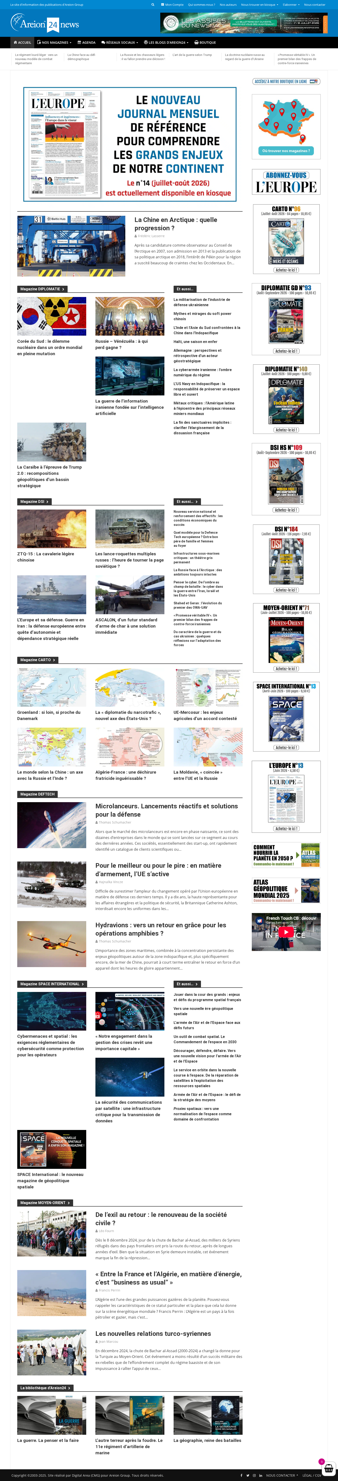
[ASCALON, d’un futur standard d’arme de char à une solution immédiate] (129, 594)
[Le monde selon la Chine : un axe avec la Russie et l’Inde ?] (51, 746)
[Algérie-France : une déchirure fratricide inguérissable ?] (129, 746)
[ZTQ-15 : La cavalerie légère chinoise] (51, 528)
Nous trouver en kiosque (258, 5)
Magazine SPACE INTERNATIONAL (50, 984)
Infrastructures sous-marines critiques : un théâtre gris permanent (197, 558)
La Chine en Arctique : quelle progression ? (176, 224)
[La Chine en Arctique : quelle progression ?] (71, 245)
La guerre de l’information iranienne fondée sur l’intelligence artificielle (129, 407)
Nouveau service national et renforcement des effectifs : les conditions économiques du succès (198, 518)
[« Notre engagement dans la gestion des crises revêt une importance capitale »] (129, 1010)
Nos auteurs (228, 5)
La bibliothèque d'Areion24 (43, 1388)
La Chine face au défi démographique (81, 57)
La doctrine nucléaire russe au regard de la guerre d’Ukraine (245, 57)
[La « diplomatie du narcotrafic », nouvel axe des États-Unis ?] (129, 686)
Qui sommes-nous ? (201, 5)
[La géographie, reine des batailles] (208, 1415)
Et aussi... (185, 501)
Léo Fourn (106, 1231)
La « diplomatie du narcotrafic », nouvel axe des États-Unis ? (128, 715)
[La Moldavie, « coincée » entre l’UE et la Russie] (208, 746)
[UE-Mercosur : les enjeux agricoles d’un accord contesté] (208, 686)
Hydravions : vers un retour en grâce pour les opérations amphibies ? (160, 929)
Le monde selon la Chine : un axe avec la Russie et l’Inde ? (50, 775)
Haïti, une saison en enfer (196, 342)
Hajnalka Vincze (111, 882)
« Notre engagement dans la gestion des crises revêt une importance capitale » (123, 1042)
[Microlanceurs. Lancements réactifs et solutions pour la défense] (51, 824)
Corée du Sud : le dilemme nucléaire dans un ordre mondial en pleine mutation (49, 347)
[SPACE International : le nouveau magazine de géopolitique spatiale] (51, 1149)
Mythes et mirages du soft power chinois (203, 316)
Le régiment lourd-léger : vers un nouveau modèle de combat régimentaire (36, 59)
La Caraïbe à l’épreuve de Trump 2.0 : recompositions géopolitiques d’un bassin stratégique (49, 476)
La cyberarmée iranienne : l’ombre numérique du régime (203, 372)
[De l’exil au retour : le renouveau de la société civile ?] (51, 1233)
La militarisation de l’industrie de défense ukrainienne (202, 302)
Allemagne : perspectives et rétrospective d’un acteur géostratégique (198, 355)
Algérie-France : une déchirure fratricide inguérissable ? (125, 775)
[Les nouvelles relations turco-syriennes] (51, 1352)
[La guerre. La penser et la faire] (51, 1415)
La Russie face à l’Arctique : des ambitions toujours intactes (198, 572)
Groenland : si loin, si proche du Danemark (48, 715)
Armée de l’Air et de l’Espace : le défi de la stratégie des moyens (207, 1097)
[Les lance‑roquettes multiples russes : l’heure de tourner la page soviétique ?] (129, 528)
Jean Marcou (108, 1341)
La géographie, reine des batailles (207, 1440)
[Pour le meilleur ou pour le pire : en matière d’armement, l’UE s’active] (51, 884)
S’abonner (290, 5)
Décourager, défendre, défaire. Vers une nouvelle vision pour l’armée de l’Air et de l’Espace (207, 1056)
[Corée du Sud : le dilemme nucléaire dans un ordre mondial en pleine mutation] (51, 315)
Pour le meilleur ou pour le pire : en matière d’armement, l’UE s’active (158, 870)
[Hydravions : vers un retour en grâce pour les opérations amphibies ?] (51, 943)
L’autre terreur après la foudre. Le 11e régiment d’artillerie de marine (129, 1446)
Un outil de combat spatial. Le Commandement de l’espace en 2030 (205, 1039)
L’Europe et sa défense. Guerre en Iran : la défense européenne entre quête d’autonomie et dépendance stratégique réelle (51, 629)
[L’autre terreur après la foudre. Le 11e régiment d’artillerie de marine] (129, 1415)
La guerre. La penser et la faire (48, 1440)
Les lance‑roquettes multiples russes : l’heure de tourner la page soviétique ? (129, 560)
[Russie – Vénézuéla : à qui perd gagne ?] (129, 315)
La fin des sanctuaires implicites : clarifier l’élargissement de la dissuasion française (202, 427)
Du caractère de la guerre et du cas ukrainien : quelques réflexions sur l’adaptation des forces (197, 638)
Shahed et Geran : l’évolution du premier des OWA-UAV (198, 605)
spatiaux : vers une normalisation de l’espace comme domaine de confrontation (203, 1113)
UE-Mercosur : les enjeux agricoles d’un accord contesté (205, 715)
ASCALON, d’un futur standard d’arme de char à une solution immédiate (126, 626)
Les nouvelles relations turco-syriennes (153, 1333)
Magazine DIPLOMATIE (40, 289)
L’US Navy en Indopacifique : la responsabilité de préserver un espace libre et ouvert (207, 389)
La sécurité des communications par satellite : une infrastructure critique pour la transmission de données (128, 1112)
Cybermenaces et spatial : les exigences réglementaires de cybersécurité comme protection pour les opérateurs (50, 1045)
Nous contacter (314, 5)
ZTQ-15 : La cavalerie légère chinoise (45, 557)
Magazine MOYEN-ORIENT (43, 1203)
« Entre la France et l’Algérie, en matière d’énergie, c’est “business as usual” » (168, 1278)
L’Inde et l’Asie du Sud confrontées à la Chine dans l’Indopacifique (207, 330)
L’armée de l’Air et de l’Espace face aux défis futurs (207, 1025)
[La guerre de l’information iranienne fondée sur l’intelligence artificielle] (129, 375)
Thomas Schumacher (115, 822)
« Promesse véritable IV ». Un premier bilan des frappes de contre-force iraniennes (297, 59)
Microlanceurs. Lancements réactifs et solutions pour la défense (166, 810)
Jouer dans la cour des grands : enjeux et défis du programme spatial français (207, 997)
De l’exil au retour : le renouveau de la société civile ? (161, 1219)
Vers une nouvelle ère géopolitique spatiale (203, 1011)
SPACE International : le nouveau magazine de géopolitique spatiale (50, 1181)
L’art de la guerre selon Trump (192, 55)
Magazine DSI (32, 501)
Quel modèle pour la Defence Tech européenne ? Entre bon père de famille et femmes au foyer (196, 539)
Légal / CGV (312, 1475)
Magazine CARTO (35, 660)
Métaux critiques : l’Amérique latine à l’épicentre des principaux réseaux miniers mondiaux (204, 408)
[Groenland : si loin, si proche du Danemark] (51, 686)
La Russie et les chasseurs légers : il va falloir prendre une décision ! (142, 57)
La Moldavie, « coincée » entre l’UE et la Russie (198, 775)
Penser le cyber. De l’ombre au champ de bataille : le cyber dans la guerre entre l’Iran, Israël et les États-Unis (198, 588)
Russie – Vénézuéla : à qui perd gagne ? (121, 344)
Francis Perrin (109, 1290)
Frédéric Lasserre (151, 236)
